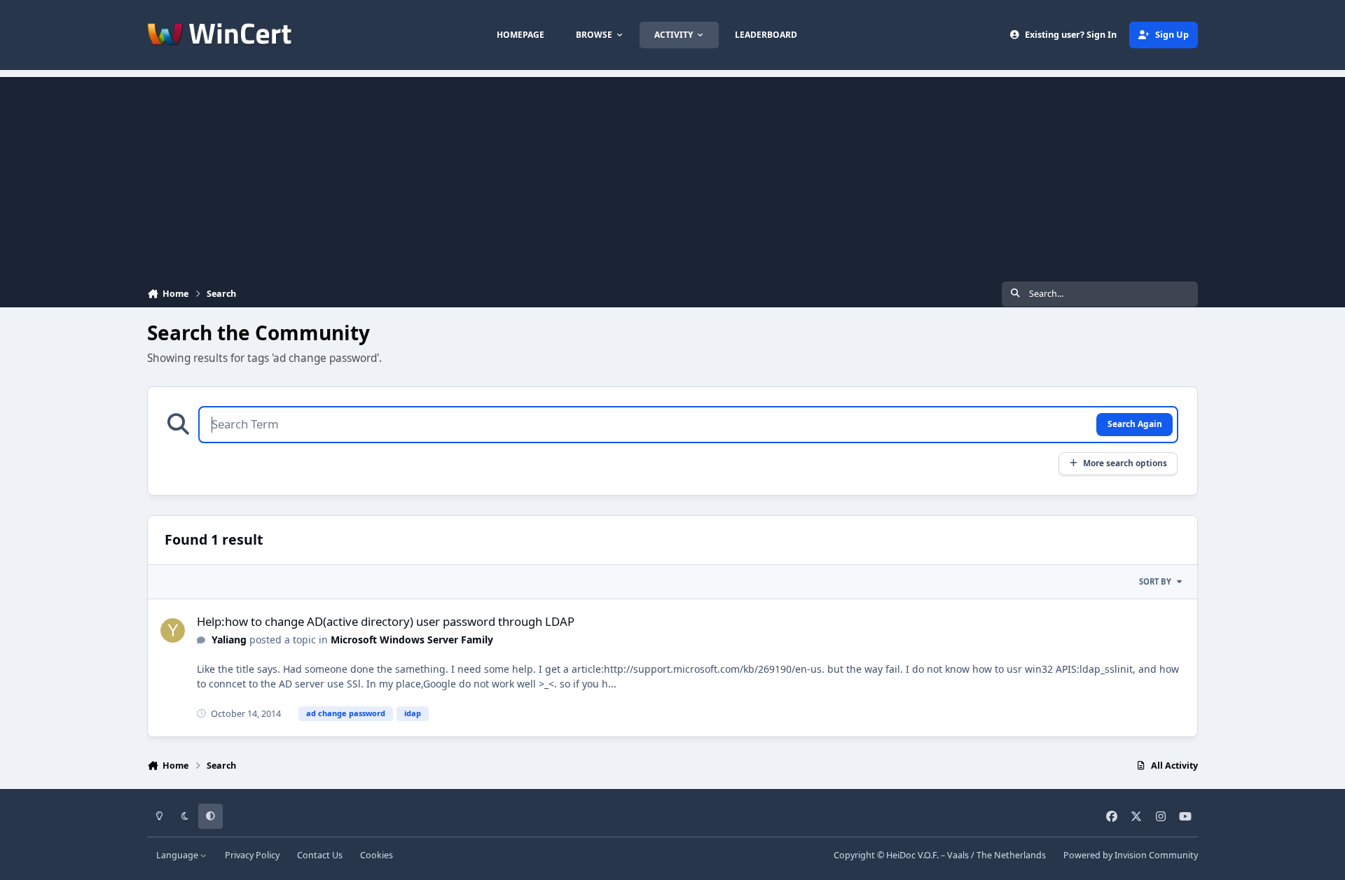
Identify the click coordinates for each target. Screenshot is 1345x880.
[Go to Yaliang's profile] (172, 630)
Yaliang (229, 639)
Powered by (1130, 855)
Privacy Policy (252, 855)
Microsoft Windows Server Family (412, 639)
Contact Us (320, 855)
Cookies (376, 855)
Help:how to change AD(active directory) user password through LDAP (385, 621)
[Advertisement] (672, 175)
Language (178, 855)
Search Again (1135, 423)
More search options (1125, 462)
